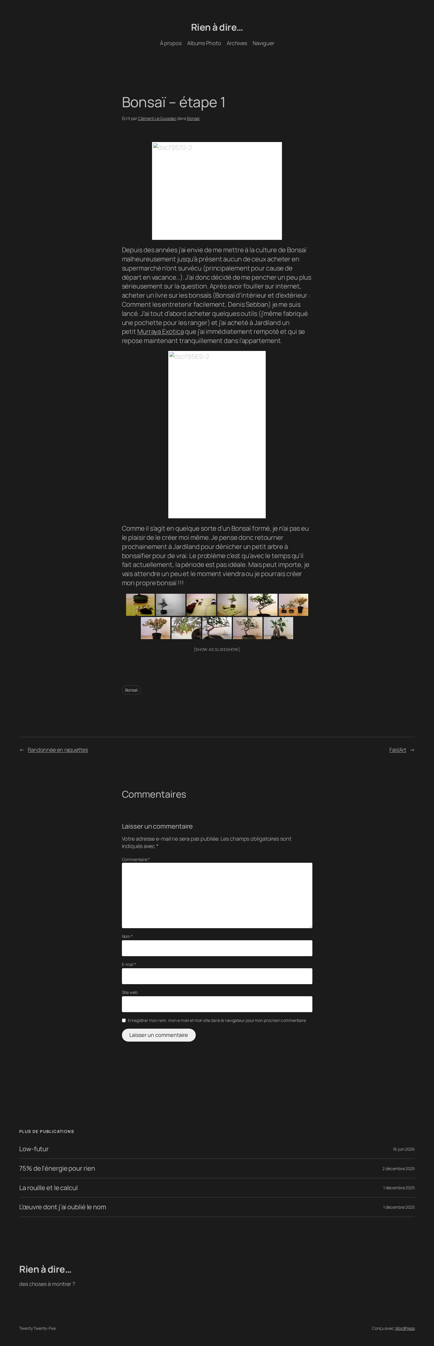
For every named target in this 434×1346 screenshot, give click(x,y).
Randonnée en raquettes (58, 749)
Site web (130, 992)
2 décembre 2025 (398, 1168)
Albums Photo (204, 43)
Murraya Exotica (160, 331)
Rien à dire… (217, 27)
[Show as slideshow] (217, 649)
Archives (237, 43)
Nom (127, 936)
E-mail (129, 964)
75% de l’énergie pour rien (57, 1168)
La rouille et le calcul (48, 1188)
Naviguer (263, 43)
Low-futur (34, 1149)
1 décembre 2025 (399, 1187)
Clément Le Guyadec (157, 118)
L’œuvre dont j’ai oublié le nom (62, 1207)
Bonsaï (193, 118)
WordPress (405, 1328)
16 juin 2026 (404, 1149)
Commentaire (136, 859)
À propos (171, 43)
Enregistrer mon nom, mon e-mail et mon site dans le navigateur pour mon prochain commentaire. (217, 1020)
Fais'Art (397, 749)
